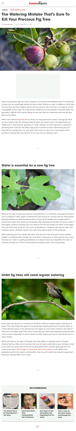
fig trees (21, 119)
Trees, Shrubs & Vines (17, 10)
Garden (4, 10)
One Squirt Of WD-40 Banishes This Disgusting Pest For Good (47, 414)
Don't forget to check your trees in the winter (34, 349)
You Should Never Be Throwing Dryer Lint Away (10, 413)
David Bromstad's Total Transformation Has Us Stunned (28, 414)
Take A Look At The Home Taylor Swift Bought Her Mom (64, 414)
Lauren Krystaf (8, 24)
